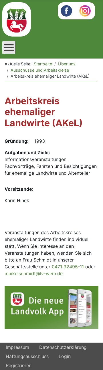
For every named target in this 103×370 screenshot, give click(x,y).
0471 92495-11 (68, 267)
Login (65, 356)
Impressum (17, 347)
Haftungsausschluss (27, 356)
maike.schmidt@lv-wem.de (34, 273)
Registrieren (18, 365)
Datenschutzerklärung (63, 347)
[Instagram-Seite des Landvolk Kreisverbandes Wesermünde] (85, 10)
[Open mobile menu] (8, 47)
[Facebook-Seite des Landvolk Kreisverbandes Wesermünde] (66, 10)
